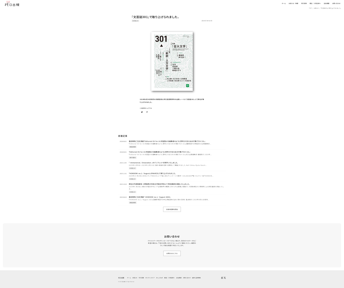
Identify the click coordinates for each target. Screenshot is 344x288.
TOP (310, 8)
